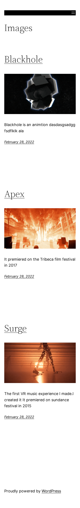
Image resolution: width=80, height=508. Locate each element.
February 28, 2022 (19, 142)
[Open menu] (73, 12)
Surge (15, 328)
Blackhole (23, 59)
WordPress (51, 491)
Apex (14, 194)
